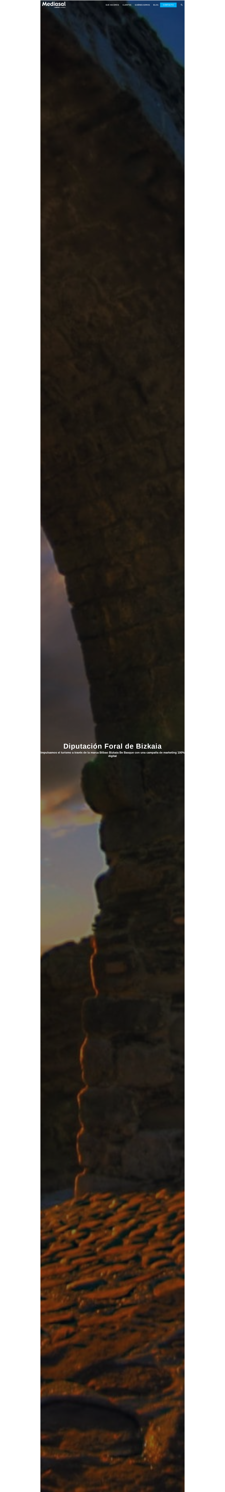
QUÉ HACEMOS (112, 5)
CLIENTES (126, 5)
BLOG (155, 5)
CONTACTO (168, 5)
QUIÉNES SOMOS (142, 5)
